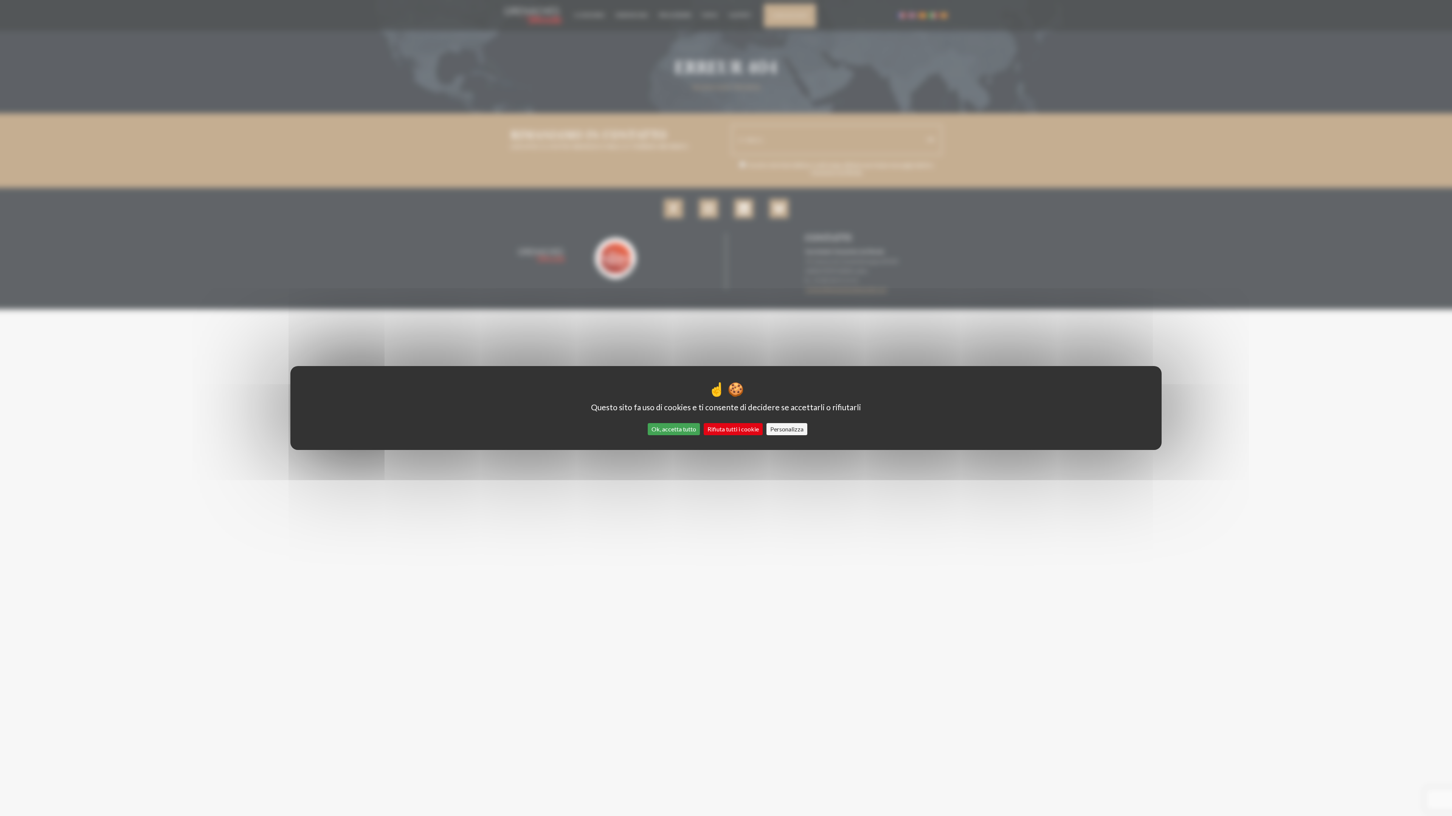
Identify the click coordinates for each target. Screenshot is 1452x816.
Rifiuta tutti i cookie (733, 429)
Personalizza (787, 429)
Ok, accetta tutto (674, 429)
